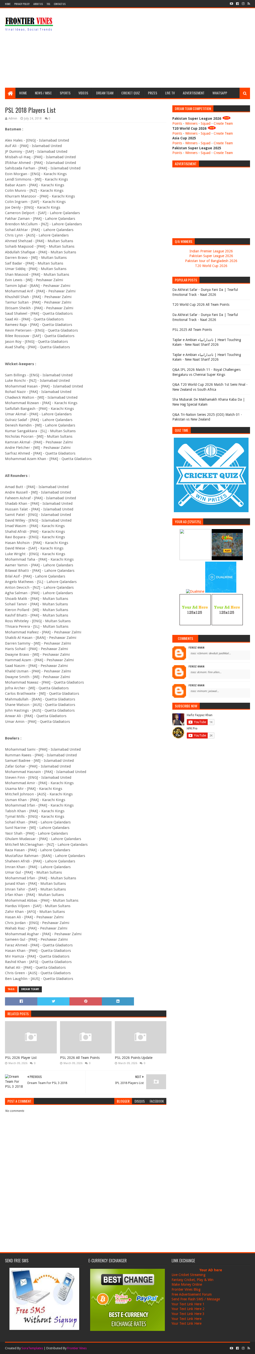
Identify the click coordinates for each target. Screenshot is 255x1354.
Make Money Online (187, 1284)
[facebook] (237, 3)
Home (7, 4)
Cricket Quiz (130, 92)
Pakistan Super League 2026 (211, 256)
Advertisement (193, 92)
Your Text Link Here (186, 1319)
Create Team (223, 123)
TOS (48, 4)
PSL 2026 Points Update (133, 1058)
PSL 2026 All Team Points (80, 1058)
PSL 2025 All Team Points (192, 330)
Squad (205, 123)
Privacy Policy (22, 4)
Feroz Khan (196, 647)
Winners (191, 123)
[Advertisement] (159, 48)
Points (177, 123)
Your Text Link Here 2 (188, 1309)
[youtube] (231, 3)
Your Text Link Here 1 (188, 1304)
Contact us (59, 4)
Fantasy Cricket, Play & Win (192, 1280)
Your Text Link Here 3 (188, 1314)
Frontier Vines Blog (186, 1289)
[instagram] (243, 3)
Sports (65, 92)
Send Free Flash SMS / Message (196, 1299)
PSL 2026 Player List (21, 1058)
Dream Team (104, 92)
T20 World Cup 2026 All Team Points (200, 305)
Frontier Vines (77, 1348)
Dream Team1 (30, 989)
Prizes (152, 92)
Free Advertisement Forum (192, 1294)
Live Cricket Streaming (188, 1275)
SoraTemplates (32, 1348)
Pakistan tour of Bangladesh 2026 (211, 261)
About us (38, 4)
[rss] (248, 3)
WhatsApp (219, 92)
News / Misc (43, 92)
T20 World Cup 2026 (211, 266)
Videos (83, 92)
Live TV (170, 92)
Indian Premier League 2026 (211, 251)
